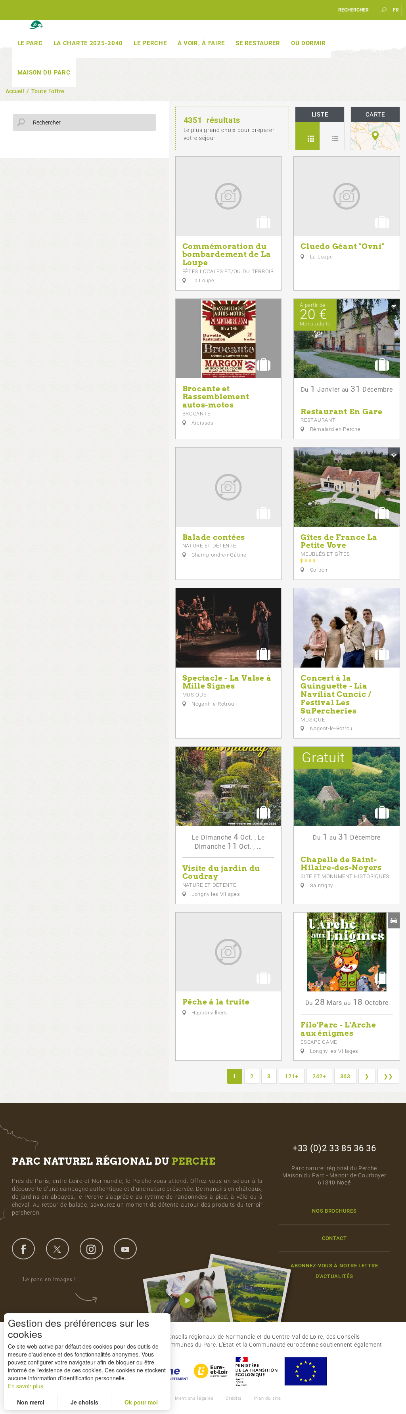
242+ (319, 1076)
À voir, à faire (201, 43)
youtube (125, 1248)
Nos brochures (334, 1211)
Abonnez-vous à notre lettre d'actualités (334, 1271)
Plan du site (267, 1398)
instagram (91, 1248)
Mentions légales (194, 1398)
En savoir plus (25, 1386)
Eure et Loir (211, 1371)
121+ (292, 1076)
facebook (23, 1248)
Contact (334, 1238)
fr (396, 10)
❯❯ (388, 1076)
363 (345, 1076)
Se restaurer (258, 43)
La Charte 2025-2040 (88, 43)
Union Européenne (305, 1371)
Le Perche (150, 43)
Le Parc (30, 43)
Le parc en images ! (49, 1279)
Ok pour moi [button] (141, 1402)
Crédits (234, 1398)
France (256, 1371)
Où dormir (308, 43)
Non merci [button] (30, 1402)
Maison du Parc (44, 72)
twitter (57, 1248)
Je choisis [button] (84, 1402)
